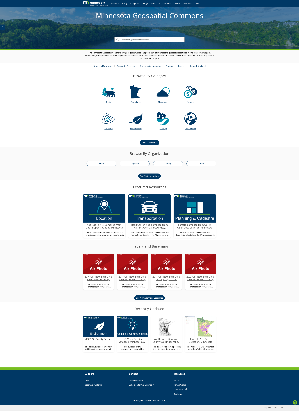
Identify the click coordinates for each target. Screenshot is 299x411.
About (176, 380)
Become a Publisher (183, 3)
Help (198, 3)
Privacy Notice (179, 389)
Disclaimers (178, 394)
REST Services (165, 3)
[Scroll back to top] (295, 402)
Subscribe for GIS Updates (141, 385)
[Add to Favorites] (2, 27)
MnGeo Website (180, 385)
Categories (135, 3)
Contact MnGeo (136, 380)
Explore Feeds (270, 407)
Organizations (149, 3)
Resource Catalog (119, 3)
